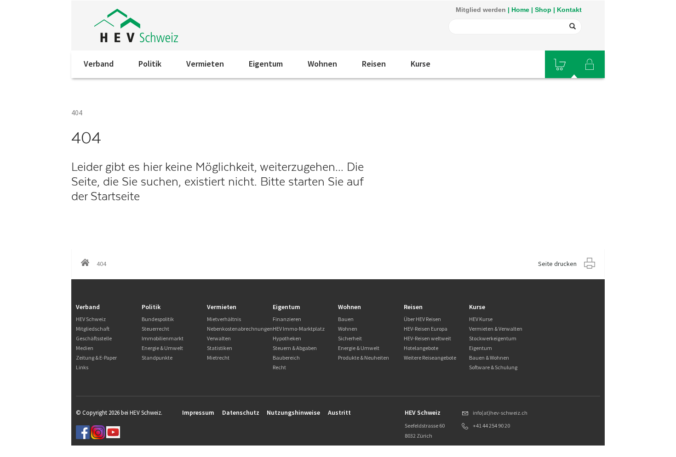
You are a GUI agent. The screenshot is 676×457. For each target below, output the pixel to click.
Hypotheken (287, 338)
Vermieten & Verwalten (495, 328)
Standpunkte (157, 357)
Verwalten (219, 338)
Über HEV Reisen (422, 319)
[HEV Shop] (559, 64)
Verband (99, 63)
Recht (279, 367)
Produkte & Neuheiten (363, 357)
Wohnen (322, 63)
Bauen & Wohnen (489, 357)
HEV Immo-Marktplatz (299, 328)
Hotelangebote (421, 347)
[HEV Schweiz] (136, 25)
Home (520, 9)
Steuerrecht (155, 328)
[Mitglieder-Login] (589, 64)
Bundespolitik (158, 319)
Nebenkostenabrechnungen (240, 328)
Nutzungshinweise (293, 412)
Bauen (346, 319)
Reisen (374, 63)
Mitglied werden (481, 9)
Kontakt (569, 9)
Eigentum (266, 63)
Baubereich (286, 357)
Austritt (339, 412)
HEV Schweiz (91, 319)
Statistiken (219, 347)
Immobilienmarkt (162, 338)
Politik (149, 63)
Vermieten (205, 63)
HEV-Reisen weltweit (427, 338)
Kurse (420, 63)
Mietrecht (218, 357)
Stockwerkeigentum (492, 338)
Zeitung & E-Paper (96, 357)
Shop (543, 9)
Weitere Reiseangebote (430, 357)
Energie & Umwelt (162, 347)
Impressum (198, 412)
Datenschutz (240, 412)
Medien (84, 347)
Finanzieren (287, 319)
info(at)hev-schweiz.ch (500, 412)
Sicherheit (350, 338)
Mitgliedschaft (92, 328)
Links (82, 367)
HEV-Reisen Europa (425, 328)
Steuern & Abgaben (295, 347)
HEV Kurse (481, 319)
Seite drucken (557, 264)
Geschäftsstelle (94, 338)
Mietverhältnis (224, 319)
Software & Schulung (493, 367)
